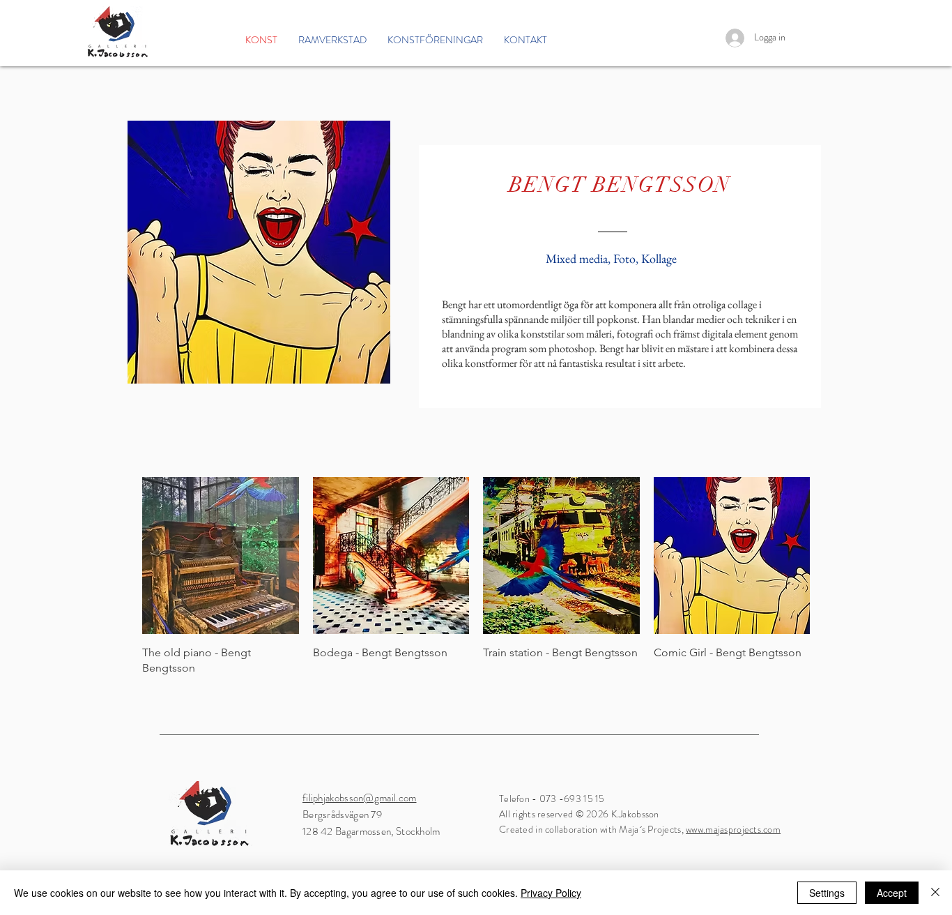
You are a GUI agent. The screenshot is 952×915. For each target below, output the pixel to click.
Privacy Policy (551, 893)
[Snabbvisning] (220, 555)
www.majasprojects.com (733, 829)
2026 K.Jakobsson (623, 814)
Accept (892, 893)
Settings (827, 893)
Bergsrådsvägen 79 (344, 814)
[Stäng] (935, 893)
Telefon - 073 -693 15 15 (552, 799)
